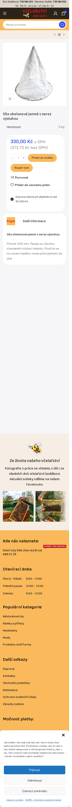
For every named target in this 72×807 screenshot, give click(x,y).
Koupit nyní (21, 167)
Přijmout (34, 770)
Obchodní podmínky (16, 683)
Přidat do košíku (42, 157)
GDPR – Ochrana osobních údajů (43, 800)
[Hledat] (62, 24)
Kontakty (9, 676)
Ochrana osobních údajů (19, 697)
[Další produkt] (64, 35)
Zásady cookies (14, 800)
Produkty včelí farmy (17, 644)
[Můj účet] (55, 13)
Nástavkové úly (13, 616)
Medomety (10, 630)
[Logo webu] (34, 13)
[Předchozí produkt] (54, 35)
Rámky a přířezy (13, 623)
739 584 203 (26, 1)
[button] (63, 735)
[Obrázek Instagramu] (18, 506)
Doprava (9, 669)
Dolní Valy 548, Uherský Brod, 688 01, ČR (34, 552)
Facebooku (34, 484)
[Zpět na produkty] (59, 35)
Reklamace (10, 690)
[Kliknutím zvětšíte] (10, 99)
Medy (6, 637)
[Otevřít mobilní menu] (5, 13)
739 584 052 (59, 1)
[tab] (11, 221)
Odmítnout (34, 780)
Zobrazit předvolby (34, 791)
